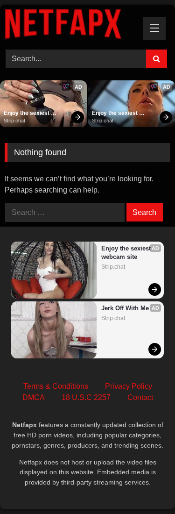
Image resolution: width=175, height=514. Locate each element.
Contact (140, 397)
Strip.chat (14, 120)
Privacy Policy (128, 386)
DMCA (33, 397)
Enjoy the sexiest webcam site (27, 113)
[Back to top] (146, 486)
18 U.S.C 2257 (86, 397)
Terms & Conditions (55, 386)
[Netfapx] (72, 25)
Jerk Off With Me (125, 308)
